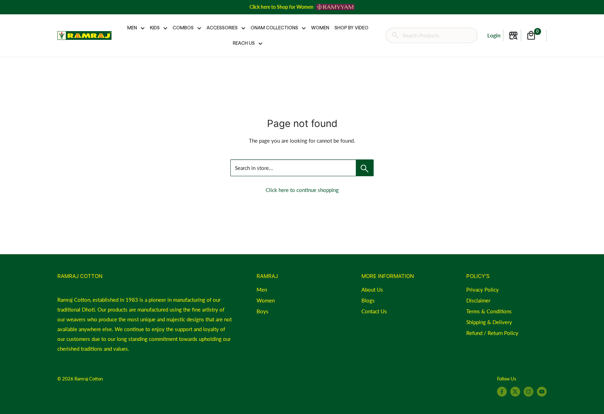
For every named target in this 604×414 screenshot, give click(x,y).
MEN (132, 27)
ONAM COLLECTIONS (274, 27)
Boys (262, 311)
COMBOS (183, 27)
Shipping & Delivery (489, 322)
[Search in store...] (365, 167)
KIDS (155, 27)
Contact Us (374, 311)
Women (266, 300)
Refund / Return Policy (492, 333)
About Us (372, 289)
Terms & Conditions (489, 311)
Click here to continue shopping (302, 190)
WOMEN (320, 27)
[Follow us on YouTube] (542, 392)
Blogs (368, 300)
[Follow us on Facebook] (502, 392)
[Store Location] (513, 35)
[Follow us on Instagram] (528, 392)
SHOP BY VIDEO (351, 27)
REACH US (244, 43)
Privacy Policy (482, 289)
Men (262, 289)
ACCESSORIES (222, 27)
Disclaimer (478, 300)
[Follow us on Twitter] (515, 392)
